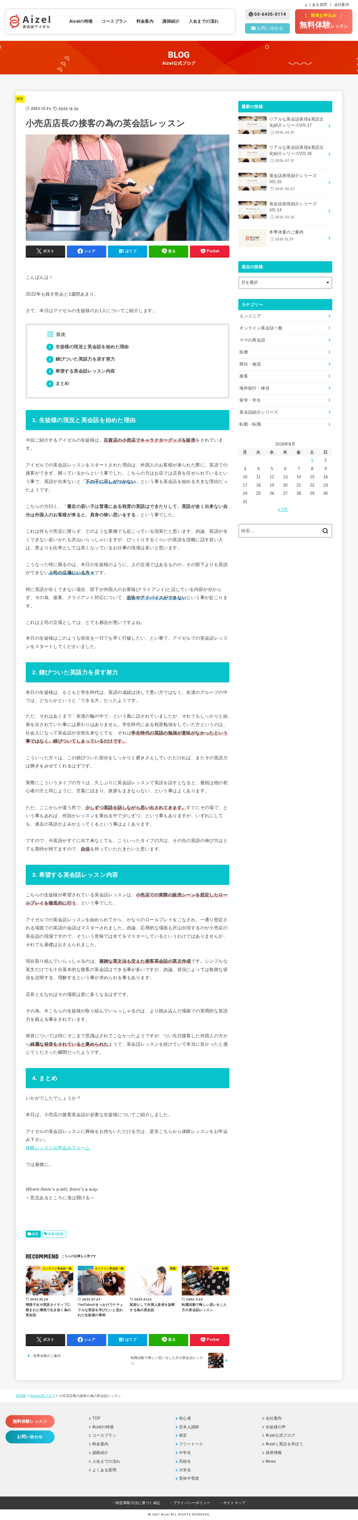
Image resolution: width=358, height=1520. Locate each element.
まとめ (59, 383)
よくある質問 (316, 4)
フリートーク (191, 1444)
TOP (96, 1418)
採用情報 (274, 1452)
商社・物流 (250, 364)
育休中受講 (189, 1478)
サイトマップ (234, 1503)
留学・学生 (250, 400)
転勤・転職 (250, 424)
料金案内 (145, 21)
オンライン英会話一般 (260, 328)
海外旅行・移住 (254, 388)
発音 (183, 1435)
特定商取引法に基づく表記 (138, 1503)
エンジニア (250, 316)
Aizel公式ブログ (42, 1396)
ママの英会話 (252, 340)
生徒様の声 (276, 1427)
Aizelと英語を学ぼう (284, 1444)
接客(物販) (56, 1234)
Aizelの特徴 (81, 21)
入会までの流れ (204, 21)
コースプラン (114, 21)
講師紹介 (171, 21)
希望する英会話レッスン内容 (82, 371)
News (271, 1461)
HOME (21, 1396)
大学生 (185, 1470)
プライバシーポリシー (192, 1503)
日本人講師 (189, 1427)
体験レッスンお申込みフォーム (58, 1147)
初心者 (185, 1418)
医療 (243, 352)
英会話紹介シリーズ (258, 412)
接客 (20, 99)
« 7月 (283, 509)
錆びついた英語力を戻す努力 (82, 359)
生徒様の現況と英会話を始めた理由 (89, 346)
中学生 (185, 1452)
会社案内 (341, 4)
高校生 (185, 1461)
